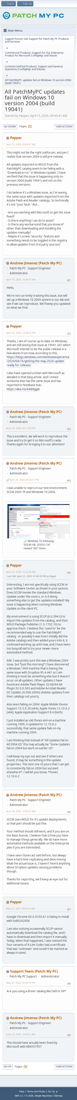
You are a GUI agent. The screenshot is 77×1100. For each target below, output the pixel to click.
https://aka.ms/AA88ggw (23, 389)
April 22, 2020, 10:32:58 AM (21, 571)
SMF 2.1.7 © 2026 (24, 1095)
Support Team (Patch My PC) (34, 971)
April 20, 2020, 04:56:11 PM (24, 479)
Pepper (16, 137)
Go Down (10, 126)
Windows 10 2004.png (40, 541)
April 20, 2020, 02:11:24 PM (21, 428)
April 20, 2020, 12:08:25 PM (21, 332)
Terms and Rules (36, 1091)
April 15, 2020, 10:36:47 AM (21, 279)
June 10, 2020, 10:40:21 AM (20, 1034)
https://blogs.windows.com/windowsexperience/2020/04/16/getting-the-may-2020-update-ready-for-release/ (38, 361)
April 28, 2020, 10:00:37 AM (21, 811)
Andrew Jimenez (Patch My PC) (36, 263)
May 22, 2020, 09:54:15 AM (20, 908)
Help (21, 1091)
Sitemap (58, 1095)
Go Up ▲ (53, 1091)
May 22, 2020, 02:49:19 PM (20, 982)
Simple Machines (43, 1095)
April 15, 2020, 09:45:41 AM (21, 144)
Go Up (7, 1066)
